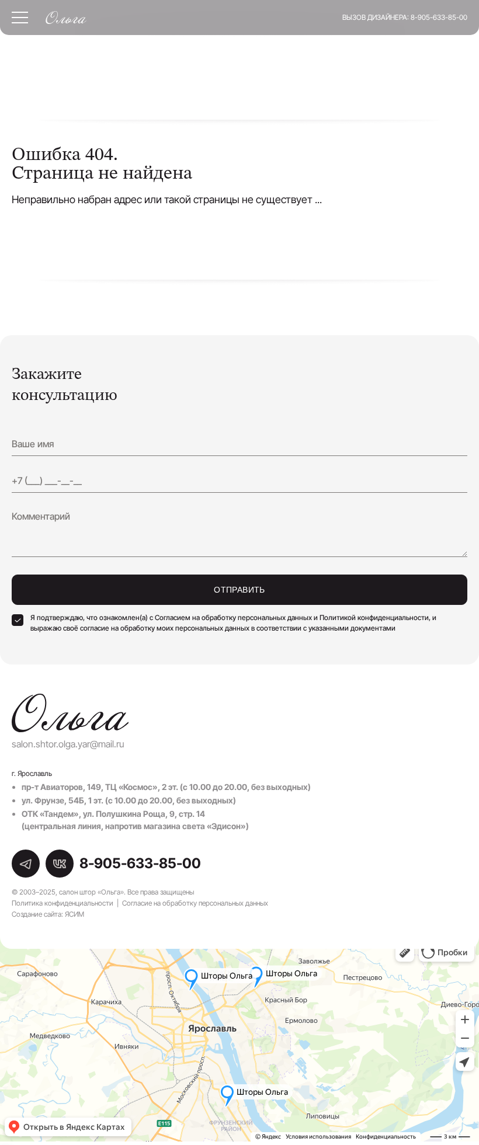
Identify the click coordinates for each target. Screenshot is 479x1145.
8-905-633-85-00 (439, 17)
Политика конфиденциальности (62, 903)
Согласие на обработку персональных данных (195, 903)
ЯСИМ (74, 914)
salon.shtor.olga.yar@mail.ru (68, 744)
